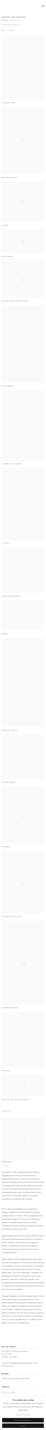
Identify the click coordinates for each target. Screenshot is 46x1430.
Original (11, 30)
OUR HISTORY (9, 1393)
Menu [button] (42, 6)
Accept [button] (23, 1426)
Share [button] (5, 1166)
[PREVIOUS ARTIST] (2, 25)
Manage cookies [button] (23, 1415)
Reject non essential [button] (23, 1420)
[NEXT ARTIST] (19, 25)
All (3, 30)
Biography (15, 20)
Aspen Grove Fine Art (20, 6)
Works (5, 20)
